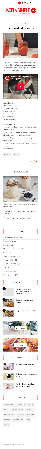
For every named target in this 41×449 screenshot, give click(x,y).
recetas (6, 425)
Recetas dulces (8, 260)
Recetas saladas (9, 264)
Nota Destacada (18, 419)
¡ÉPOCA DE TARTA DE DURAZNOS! (16, 218)
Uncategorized (8, 271)
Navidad (7, 419)
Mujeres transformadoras (12, 249)
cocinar (19, 404)
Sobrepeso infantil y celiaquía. (26, 364)
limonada (7, 154)
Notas (5, 252)
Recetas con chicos (10, 256)
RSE (4, 267)
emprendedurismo (17, 409)
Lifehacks (6, 245)
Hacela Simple (9, 414)
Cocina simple (20, 23)
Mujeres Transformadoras (26, 414)
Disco (6, 409)
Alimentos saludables (11, 238)
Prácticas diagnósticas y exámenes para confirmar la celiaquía (25, 291)
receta (28, 419)
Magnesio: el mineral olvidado (26, 311)
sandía (16, 154)
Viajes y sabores (9, 275)
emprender (30, 409)
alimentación (9, 404)
